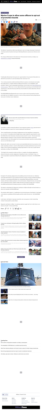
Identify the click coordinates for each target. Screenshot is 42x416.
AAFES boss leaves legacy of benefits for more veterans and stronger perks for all (13, 215)
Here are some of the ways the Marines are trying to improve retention (23, 117)
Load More (21, 257)
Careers (32, 400)
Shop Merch (14, 403)
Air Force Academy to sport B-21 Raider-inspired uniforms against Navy (19, 289)
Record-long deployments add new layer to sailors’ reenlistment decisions (16, 351)
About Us (33, 399)
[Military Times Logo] (13, 1)
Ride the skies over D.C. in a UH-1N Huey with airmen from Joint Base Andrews (15, 286)
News (19, 1)
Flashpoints (29, 1)
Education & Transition (36, 1)
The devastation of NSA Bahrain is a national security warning (14, 345)
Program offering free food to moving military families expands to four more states (14, 241)
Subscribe (13, 399)
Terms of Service (5, 400)
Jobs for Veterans (34, 402)
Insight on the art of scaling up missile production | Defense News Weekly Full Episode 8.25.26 (23, 299)
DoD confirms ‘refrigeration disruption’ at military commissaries (14, 342)
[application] (21, 274)
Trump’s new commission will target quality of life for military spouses (13, 224)
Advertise (23, 399)
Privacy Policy (4, 399)
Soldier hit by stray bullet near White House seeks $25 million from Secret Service (13, 249)
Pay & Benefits (23, 1)
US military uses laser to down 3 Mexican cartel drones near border (15, 354)
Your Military (4, 12)
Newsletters (14, 400)
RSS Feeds (14, 402)
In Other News (4, 212)
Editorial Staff (24, 403)
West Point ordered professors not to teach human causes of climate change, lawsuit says (19, 348)
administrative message (6, 58)
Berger (32, 127)
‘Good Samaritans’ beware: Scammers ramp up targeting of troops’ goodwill (13, 232)
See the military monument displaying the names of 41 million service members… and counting (23, 294)
